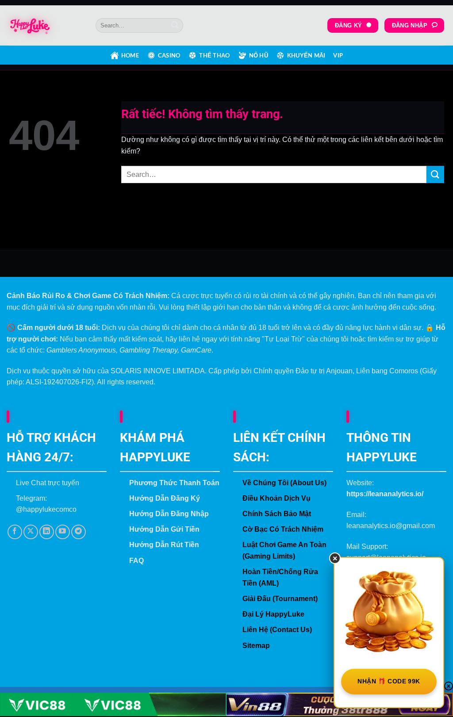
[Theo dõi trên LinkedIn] (46, 532)
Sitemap (256, 645)
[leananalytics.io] (45, 25)
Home (130, 55)
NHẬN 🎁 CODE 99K (388, 681)
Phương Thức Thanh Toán (174, 483)
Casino (169, 55)
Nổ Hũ (258, 55)
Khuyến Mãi (306, 55)
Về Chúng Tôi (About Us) (284, 483)
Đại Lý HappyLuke (273, 614)
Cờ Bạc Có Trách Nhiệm (282, 529)
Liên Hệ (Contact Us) (277, 629)
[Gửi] (174, 25)
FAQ (136, 560)
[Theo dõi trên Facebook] (15, 532)
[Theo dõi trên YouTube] (62, 532)
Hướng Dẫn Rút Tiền (164, 544)
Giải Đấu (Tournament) (280, 598)
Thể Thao (214, 55)
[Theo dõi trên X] (30, 532)
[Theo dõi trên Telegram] (78, 532)
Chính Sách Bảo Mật (276, 514)
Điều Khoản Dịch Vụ (276, 498)
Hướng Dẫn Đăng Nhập (169, 514)
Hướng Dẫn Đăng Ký (164, 498)
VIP (338, 55)
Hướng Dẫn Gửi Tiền (164, 529)
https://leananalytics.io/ (384, 494)
